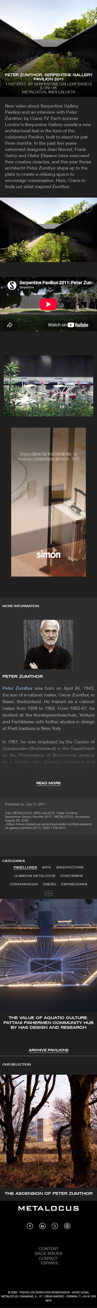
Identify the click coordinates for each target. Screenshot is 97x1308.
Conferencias (24, 884)
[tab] (25, 867)
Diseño (49, 884)
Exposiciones (74, 884)
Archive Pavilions (48, 1050)
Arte (46, 867)
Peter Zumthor (22, 677)
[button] (8, 975)
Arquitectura (70, 867)
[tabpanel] (48, 976)
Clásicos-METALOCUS (34, 876)
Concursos (71, 876)
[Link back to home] (48, 1212)
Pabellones (25, 867)
